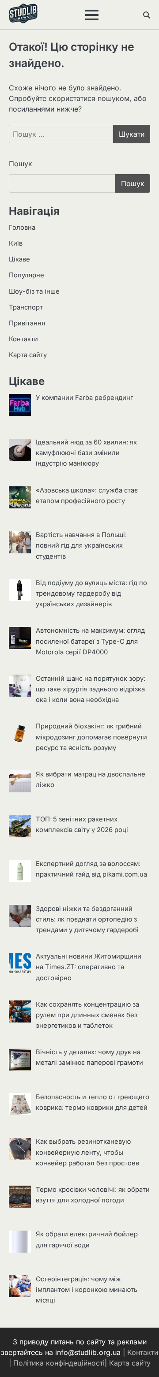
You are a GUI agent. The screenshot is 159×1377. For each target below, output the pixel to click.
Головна (22, 227)
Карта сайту (28, 355)
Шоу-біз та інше (34, 291)
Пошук (20, 163)
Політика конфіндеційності (59, 1362)
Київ (16, 243)
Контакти (23, 339)
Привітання (27, 323)
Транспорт (26, 307)
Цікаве (19, 259)
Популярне (26, 275)
